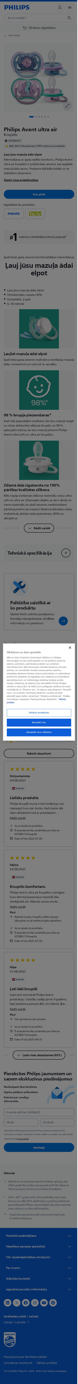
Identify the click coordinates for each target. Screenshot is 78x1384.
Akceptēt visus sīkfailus (37, 732)
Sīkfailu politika (26, 702)
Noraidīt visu (37, 722)
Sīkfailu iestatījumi (37, 712)
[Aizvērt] (68, 647)
